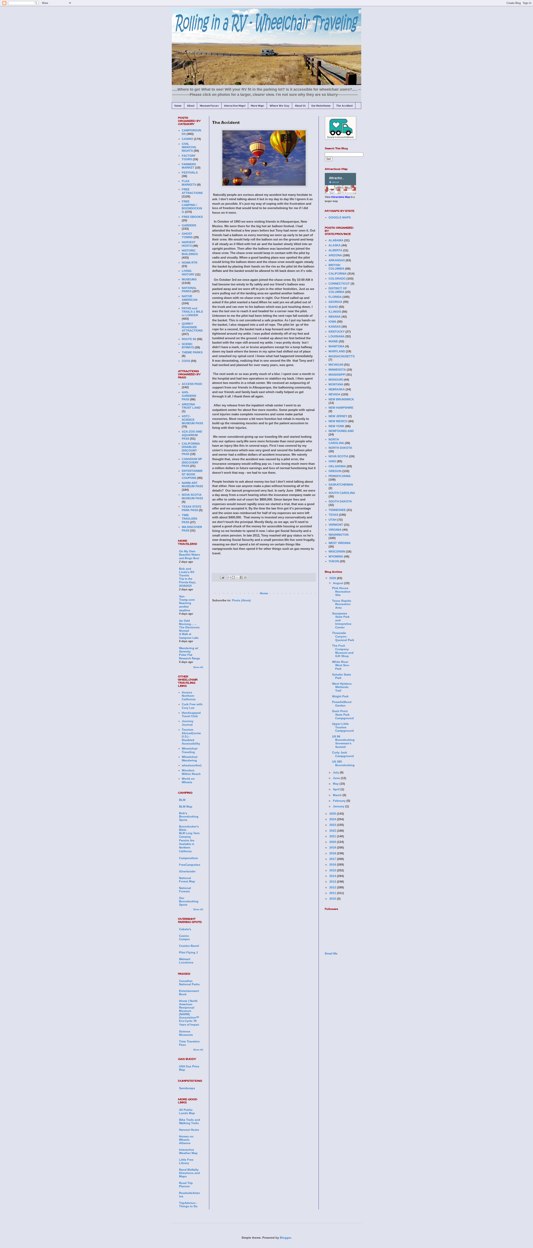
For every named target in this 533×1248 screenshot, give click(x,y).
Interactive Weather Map (188, 1151)
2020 (333, 842)
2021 (333, 836)
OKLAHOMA (337, 466)
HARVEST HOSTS (189, 243)
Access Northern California (189, 696)
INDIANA (335, 316)
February (339, 800)
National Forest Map (187, 879)
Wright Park (340, 696)
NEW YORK (336, 426)
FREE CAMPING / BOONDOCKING (192, 206)
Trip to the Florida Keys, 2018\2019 (187, 582)
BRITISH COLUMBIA (336, 266)
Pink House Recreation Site (341, 591)
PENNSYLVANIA (340, 476)
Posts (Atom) (241, 600)
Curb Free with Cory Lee (192, 706)
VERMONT (336, 524)
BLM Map (185, 806)
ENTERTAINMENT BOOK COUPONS (192, 474)
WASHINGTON (339, 534)
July (336, 772)
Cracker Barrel (189, 945)
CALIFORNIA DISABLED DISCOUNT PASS (191, 449)
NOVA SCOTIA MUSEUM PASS (192, 496)
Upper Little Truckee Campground (343, 727)
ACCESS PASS (192, 384)
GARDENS (189, 225)
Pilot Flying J (188, 952)
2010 (333, 898)
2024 (333, 819)
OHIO (332, 461)
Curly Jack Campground (343, 754)
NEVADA (334, 394)
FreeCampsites (189, 864)
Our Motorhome (321, 105)
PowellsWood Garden (341, 703)
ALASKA (335, 245)
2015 (333, 870)
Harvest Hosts (189, 1129)
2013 (333, 881)
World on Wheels (188, 780)
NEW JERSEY (338, 416)
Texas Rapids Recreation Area (341, 604)
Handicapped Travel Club (191, 714)
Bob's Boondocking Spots (188, 816)
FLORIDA (335, 296)
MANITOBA (336, 346)
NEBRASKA (337, 389)
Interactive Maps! (234, 105)
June (337, 778)
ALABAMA (336, 240)
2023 (333, 824)
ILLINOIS (335, 311)
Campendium (188, 858)
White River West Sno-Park (341, 665)
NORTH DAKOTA (340, 447)
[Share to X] (237, 577)
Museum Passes (209, 105)
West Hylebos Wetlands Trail (342, 687)
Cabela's (185, 929)
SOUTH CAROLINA (342, 493)
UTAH (332, 519)
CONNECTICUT (339, 283)
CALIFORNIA (338, 273)
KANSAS (335, 326)
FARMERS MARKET (189, 166)
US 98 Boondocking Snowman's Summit (343, 742)
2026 (333, 578)
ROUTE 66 (189, 339)
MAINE (333, 341)
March (337, 795)
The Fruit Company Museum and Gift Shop (343, 651)
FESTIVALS (190, 172)
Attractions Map (340, 197)
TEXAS (333, 514)
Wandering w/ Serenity (188, 649)
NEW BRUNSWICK (341, 399)
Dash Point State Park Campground (343, 714)
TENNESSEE (337, 510)
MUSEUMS (189, 279)
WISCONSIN (337, 551)
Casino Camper (184, 937)
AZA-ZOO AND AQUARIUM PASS (192, 435)
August (338, 583)
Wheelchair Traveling (190, 750)
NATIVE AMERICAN (189, 298)
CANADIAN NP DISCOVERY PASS (192, 462)
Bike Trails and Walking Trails (189, 1121)
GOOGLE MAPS (340, 217)
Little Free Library (186, 1161)
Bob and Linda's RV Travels (186, 572)
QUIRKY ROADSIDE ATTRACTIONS (192, 327)
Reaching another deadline (185, 607)
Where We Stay (279, 105)
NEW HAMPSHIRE (341, 407)
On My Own (187, 551)
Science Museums (186, 1033)
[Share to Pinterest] (245, 577)
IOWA (332, 321)
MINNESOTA (337, 369)
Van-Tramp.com (187, 598)
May (336, 783)
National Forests (185, 889)
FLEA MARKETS (189, 182)
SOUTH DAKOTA (340, 501)
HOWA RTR (189, 262)
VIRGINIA (335, 529)
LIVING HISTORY (188, 272)
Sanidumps (187, 1088)
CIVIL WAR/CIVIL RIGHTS (189, 147)
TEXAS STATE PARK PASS (191, 508)
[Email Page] (222, 577)
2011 (333, 893)
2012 (333, 887)
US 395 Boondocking (343, 763)
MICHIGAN (336, 364)
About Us (300, 105)
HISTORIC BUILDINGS (190, 252)
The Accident (344, 105)
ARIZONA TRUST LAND (191, 406)
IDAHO (333, 306)
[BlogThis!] (233, 577)
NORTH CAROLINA (336, 441)
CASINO (187, 139)
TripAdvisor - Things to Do (188, 1204)
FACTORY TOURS (189, 157)
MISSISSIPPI (337, 374)
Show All (198, 667)
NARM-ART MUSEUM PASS (192, 484)
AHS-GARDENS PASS (189, 396)
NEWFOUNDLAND (341, 431)
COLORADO (337, 278)
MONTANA (336, 384)
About (190, 105)
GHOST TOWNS (187, 235)
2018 (333, 853)
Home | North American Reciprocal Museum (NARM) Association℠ (189, 1009)
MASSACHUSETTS (342, 356)
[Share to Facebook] (241, 577)
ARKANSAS (337, 260)
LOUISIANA (337, 336)
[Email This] (229, 577)
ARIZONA (335, 255)
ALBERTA (335, 250)
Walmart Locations (186, 960)
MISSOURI (336, 379)
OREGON (335, 471)
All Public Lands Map (187, 1111)
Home (178, 105)
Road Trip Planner (186, 1184)
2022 (333, 830)
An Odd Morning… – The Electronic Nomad (189, 625)
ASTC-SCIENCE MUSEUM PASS (192, 419)
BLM (182, 800)
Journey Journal (187, 722)
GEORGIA (335, 301)
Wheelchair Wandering (190, 758)
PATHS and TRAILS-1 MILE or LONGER (192, 312)
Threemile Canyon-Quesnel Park (343, 636)
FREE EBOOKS (192, 216)
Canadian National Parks (189, 982)
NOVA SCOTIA (338, 456)
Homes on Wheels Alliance (186, 1140)
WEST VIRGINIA (340, 543)
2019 (333, 847)
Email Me (331, 953)
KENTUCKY (337, 331)
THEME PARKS (192, 352)
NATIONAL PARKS (189, 289)
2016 (333, 864)
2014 (333, 876)
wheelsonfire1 (192, 765)
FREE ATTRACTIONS (192, 191)
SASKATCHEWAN (341, 484)
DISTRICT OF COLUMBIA (338, 290)
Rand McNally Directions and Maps (189, 1173)
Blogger (285, 1237)
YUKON (334, 561)
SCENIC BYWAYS (188, 345)
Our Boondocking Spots (188, 901)
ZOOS (186, 361)
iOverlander (187, 871)
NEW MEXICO (338, 421)
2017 (333, 859)
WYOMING (336, 556)
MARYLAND (337, 351)
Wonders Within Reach (191, 772)
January (339, 806)
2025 (333, 813)
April (336, 789)
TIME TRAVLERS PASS (189, 518)
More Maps (257, 105)
